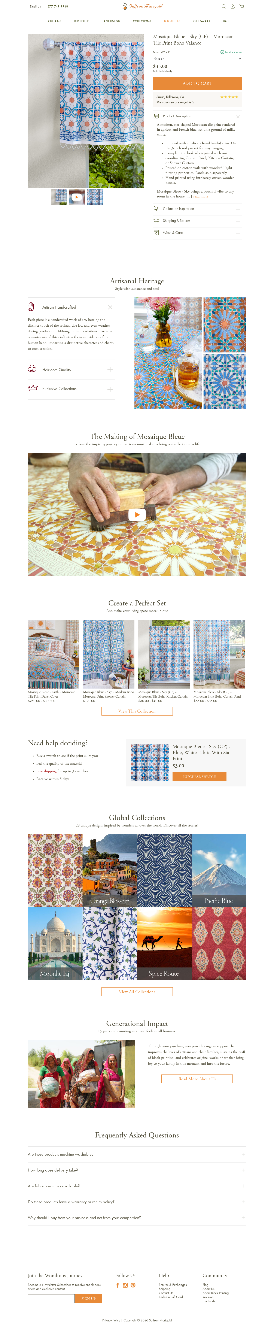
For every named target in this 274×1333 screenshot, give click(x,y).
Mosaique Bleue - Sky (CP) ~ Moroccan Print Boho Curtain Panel (217, 694)
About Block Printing (216, 1293)
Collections (142, 21)
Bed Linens (81, 21)
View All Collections (137, 992)
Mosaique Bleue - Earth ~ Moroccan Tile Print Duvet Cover (51, 694)
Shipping (164, 1289)
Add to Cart (197, 84)
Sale (226, 21)
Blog (205, 1285)
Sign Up (89, 1299)
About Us (208, 1289)
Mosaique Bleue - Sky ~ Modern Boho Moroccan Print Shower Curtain (108, 694)
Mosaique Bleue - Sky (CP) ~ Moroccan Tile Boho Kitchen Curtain (163, 694)
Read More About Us (197, 1079)
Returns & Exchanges (173, 1285)
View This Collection (137, 711)
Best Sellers (172, 21)
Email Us (35, 6)
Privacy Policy (111, 1320)
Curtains (54, 21)
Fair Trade (209, 1301)
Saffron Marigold (160, 1320)
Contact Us (166, 1293)
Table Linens (111, 21)
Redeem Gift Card (171, 1297)
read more (200, 197)
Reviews (208, 1297)
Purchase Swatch (200, 777)
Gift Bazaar (201, 21)
